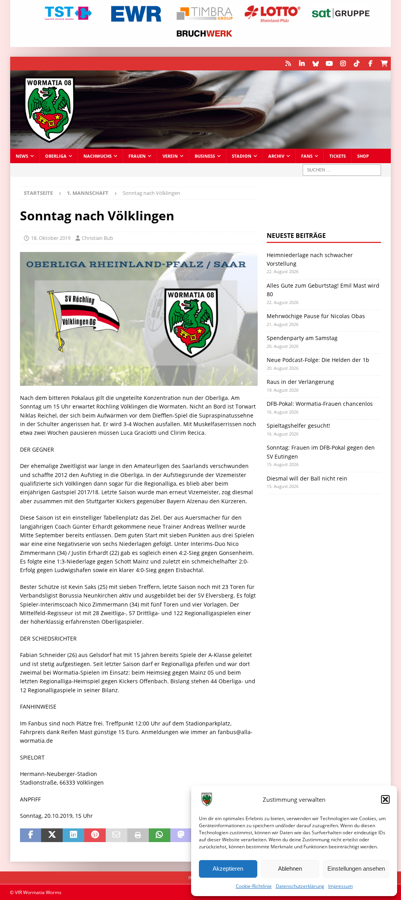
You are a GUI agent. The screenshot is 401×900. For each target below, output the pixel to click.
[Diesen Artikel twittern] (52, 835)
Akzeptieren (228, 868)
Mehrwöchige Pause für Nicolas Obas (316, 316)
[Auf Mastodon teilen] (181, 835)
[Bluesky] (315, 63)
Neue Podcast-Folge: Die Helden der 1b (318, 360)
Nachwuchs (97, 156)
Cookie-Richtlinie (254, 886)
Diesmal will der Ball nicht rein (307, 478)
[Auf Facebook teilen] (31, 835)
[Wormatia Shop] (384, 63)
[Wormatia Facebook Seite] (370, 63)
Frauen (137, 156)
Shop (363, 156)
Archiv (276, 156)
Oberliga (56, 156)
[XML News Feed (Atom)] (288, 63)
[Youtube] (329, 63)
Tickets (337, 156)
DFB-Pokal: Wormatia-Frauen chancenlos (320, 403)
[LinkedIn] (302, 63)
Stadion (241, 156)
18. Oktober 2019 (50, 237)
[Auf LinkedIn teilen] (73, 835)
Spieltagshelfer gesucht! (298, 425)
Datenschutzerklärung (300, 886)
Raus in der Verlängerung (300, 381)
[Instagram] (343, 63)
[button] (385, 799)
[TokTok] (356, 63)
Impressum (340, 886)
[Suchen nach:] (342, 170)
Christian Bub (97, 237)
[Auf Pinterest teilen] (95, 835)
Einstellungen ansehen (356, 868)
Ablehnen (290, 868)
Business (205, 156)
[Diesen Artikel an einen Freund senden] (116, 835)
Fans (306, 156)
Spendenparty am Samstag (302, 338)
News (22, 156)
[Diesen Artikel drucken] (138, 835)
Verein (170, 156)
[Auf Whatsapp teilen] (159, 835)
